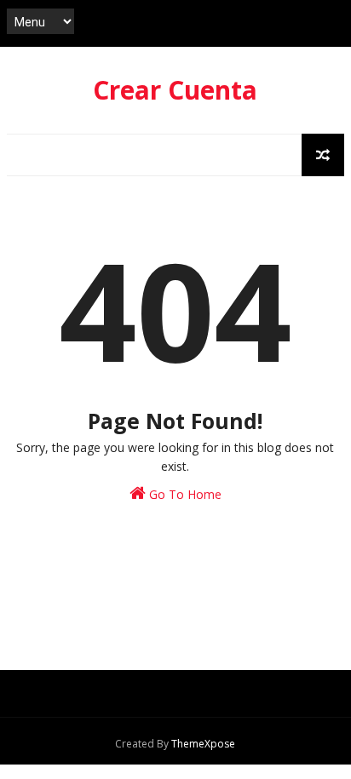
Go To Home (184, 494)
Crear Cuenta (175, 89)
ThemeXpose (203, 743)
